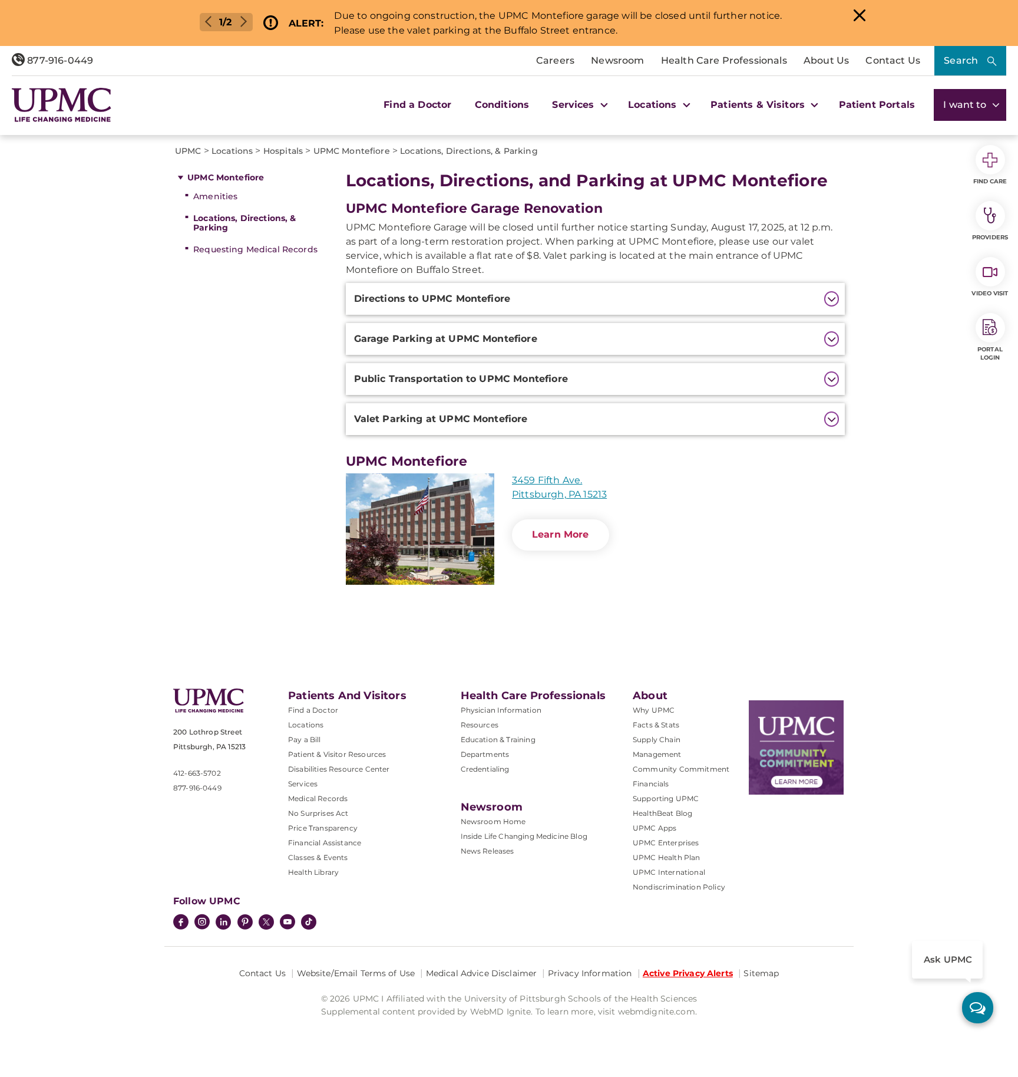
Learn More (560, 534)
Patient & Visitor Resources (337, 754)
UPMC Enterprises (666, 842)
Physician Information (501, 710)
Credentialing (485, 769)
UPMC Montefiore (225, 177)
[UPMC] (61, 105)
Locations (305, 724)
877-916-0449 (59, 60)
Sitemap (761, 973)
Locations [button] (654, 104)
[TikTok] (308, 922)
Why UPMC (654, 710)
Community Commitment (681, 769)
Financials (651, 783)
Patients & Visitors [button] (759, 104)
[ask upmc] (977, 1007)
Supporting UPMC (666, 798)
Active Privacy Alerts (688, 973)
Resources (479, 724)
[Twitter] (266, 922)
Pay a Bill (304, 739)
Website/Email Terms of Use (356, 973)
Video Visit (989, 293)
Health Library (313, 872)
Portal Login (990, 353)
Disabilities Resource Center (338, 769)
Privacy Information (590, 973)
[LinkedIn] (223, 923)
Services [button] (574, 104)
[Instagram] (202, 923)
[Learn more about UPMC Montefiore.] (420, 529)
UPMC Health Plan (666, 857)
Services (303, 783)
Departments (485, 754)
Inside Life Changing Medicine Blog (524, 836)
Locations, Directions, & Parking (244, 223)
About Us (826, 60)
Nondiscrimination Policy (679, 886)
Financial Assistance (324, 842)
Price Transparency (323, 828)
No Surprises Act (318, 813)
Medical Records (318, 798)
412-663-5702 (197, 773)
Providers (990, 237)
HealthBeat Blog (662, 813)
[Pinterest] (245, 923)
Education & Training (498, 739)
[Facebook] (181, 923)
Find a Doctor (417, 104)
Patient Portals (877, 104)
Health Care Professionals (724, 60)
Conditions (502, 104)
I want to (966, 104)
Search (961, 60)
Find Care (990, 181)
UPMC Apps (654, 828)
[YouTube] (287, 923)
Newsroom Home (493, 821)
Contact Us (892, 60)
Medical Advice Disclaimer (481, 973)
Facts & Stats (656, 724)
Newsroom (617, 60)
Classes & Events (318, 857)
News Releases (487, 851)
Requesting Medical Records (255, 249)
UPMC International (669, 872)
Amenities (215, 196)
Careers (555, 60)
